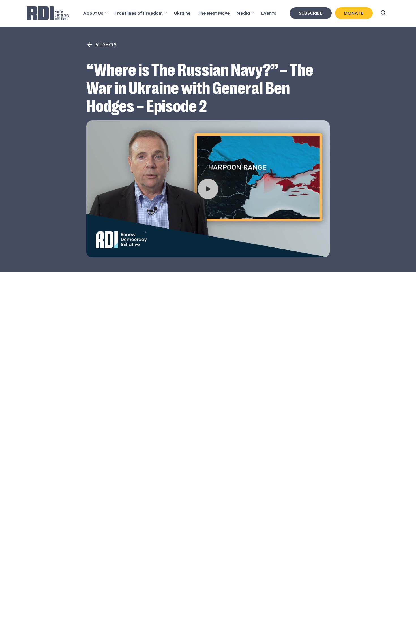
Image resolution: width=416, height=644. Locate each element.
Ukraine (182, 13)
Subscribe (311, 13)
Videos (106, 44)
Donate (354, 13)
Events (268, 13)
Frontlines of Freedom (139, 13)
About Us (93, 13)
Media (243, 13)
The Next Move (214, 13)
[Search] (383, 13)
